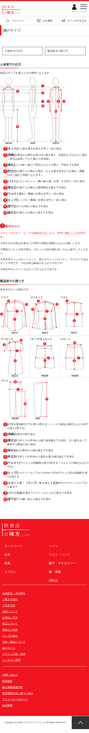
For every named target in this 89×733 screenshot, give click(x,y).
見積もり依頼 (10, 629)
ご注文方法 (8, 605)
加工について (10, 623)
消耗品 (53, 580)
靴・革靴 (55, 572)
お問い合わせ (10, 674)
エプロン (10, 572)
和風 (7, 563)
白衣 (7, 554)
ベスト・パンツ (59, 554)
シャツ (53, 546)
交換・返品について (13, 641)
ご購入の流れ (10, 599)
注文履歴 (47, 20)
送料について (10, 611)
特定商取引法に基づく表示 (17, 693)
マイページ (18, 20)
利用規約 (7, 681)
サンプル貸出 (10, 635)
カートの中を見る (77, 20)
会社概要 (7, 705)
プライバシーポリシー (15, 699)
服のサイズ (8, 647)
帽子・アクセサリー (62, 563)
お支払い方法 (10, 617)
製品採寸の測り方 (57, 50)
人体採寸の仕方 (14, 50)
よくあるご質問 (11, 660)
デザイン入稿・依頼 (13, 654)
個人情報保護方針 (12, 687)
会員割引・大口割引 (13, 593)
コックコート (13, 546)
